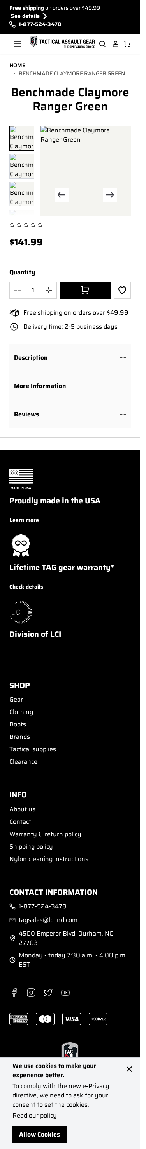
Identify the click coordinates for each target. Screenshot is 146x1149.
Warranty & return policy (45, 834)
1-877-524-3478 (40, 24)
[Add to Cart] (85, 290)
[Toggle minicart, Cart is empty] (127, 43)
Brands (19, 737)
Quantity (22, 272)
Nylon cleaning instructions (48, 859)
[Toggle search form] (102, 44)
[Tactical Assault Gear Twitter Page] (48, 992)
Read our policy (34, 1115)
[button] (70, 358)
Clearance (23, 761)
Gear (16, 699)
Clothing (21, 712)
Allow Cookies (39, 1134)
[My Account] (115, 43)
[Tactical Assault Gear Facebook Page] (14, 992)
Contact (20, 822)
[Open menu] (17, 44)
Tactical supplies (32, 749)
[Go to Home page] (61, 42)
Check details (26, 586)
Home (17, 65)
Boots (17, 724)
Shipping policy (31, 846)
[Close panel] (129, 1069)
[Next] (110, 195)
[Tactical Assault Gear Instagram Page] (31, 992)
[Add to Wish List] (122, 290)
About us (22, 809)
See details (25, 16)
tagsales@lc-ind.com (48, 920)
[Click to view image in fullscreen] (85, 171)
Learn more (24, 520)
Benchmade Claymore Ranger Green (72, 73)
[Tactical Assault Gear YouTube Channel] (65, 992)
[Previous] (62, 195)
